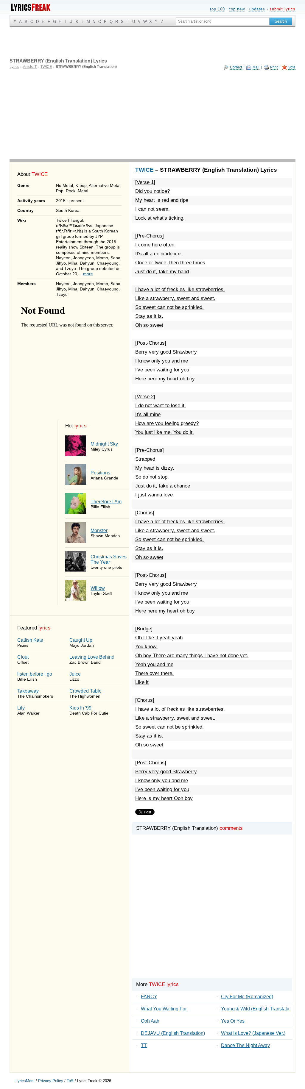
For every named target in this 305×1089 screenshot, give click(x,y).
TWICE (144, 170)
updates (257, 9)
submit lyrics (282, 9)
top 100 (217, 9)
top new (237, 9)
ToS (70, 1081)
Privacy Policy (50, 1081)
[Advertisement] (152, 114)
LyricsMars (25, 1081)
